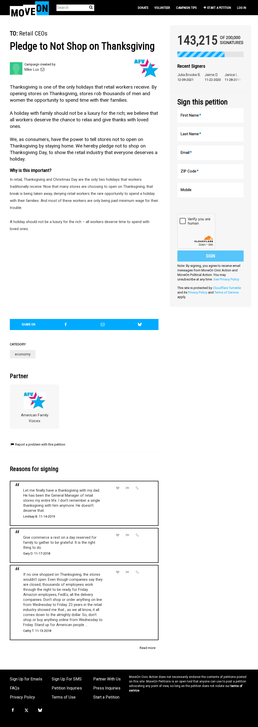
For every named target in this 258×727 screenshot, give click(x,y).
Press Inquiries (106, 688)
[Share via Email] (102, 324)
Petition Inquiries (67, 688)
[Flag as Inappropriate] (127, 488)
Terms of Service (226, 292)
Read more (147, 648)
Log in (241, 8)
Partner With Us (107, 679)
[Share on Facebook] (65, 324)
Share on (28, 324)
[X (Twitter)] (26, 710)
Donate (143, 8)
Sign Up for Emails (26, 679)
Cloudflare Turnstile (227, 288)
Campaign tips (186, 8)
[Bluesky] (40, 710)
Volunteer (162, 8)
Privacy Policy (197, 292)
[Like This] (117, 488)
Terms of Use (64, 697)
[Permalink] (137, 488)
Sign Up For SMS (67, 679)
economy (22, 354)
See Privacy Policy (226, 279)
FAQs (14, 688)
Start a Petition (219, 8)
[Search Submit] (91, 7)
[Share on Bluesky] (139, 324)
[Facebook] (12, 710)
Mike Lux (32, 69)
